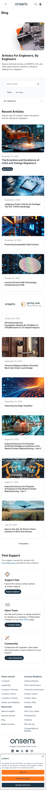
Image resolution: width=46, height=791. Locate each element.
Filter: (9, 92)
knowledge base (9, 563)
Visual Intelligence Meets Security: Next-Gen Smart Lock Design (21, 366)
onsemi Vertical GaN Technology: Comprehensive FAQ (21, 283)
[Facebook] (27, 751)
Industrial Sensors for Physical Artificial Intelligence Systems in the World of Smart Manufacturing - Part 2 (23, 446)
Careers (28, 707)
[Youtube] (17, 751)
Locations (5, 681)
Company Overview (9, 689)
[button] (14, 658)
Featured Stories (8, 715)
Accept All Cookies (23, 779)
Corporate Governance (34, 689)
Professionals (30, 715)
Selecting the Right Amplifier (18, 406)
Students (28, 720)
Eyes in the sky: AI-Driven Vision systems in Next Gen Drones (20, 530)
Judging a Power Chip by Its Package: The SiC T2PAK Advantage (23, 205)
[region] (23, 771)
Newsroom (6, 707)
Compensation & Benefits (31, 729)
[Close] (43, 756)
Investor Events (30, 694)
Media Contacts (8, 724)
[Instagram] (32, 751)
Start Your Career (31, 711)
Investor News (30, 698)
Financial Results (31, 681)
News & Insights (8, 711)
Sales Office (24, 619)
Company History (8, 694)
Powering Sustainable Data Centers (22, 244)
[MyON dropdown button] (41, 4)
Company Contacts (9, 698)
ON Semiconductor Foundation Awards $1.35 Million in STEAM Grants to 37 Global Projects (22, 325)
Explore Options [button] (13, 592)
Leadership (6, 685)
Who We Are (29, 724)
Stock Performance (32, 685)
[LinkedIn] (12, 751)
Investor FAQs (30, 702)
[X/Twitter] (22, 751)
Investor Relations (33, 676)
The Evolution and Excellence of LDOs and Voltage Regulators (20, 161)
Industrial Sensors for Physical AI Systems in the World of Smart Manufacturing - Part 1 (20, 488)
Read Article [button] (7, 169)
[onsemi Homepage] (21, 4)
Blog (3, 720)
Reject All (23, 772)
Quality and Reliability (10, 702)
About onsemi (8, 676)
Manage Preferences (23, 785)
